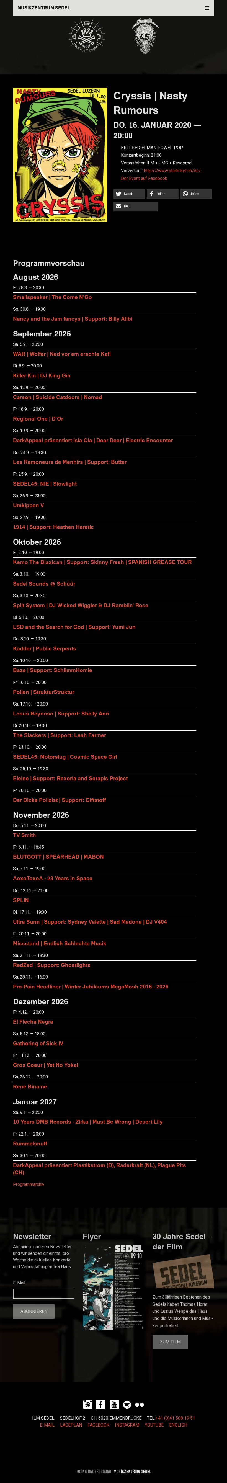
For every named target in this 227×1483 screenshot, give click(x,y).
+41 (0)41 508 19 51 (175, 1418)
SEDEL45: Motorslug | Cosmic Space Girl (65, 756)
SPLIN (21, 900)
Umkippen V (28, 505)
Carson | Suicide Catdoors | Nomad (57, 397)
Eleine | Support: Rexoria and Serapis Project (70, 778)
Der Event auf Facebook (144, 178)
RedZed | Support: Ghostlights (52, 965)
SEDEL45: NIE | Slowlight (45, 483)
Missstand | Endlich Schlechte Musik (59, 943)
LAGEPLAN (71, 1425)
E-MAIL (47, 1425)
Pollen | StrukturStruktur (43, 692)
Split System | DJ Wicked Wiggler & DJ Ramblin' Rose (80, 605)
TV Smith (24, 835)
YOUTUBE (154, 1425)
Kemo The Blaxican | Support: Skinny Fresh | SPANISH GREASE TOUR (102, 562)
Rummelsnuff (30, 1143)
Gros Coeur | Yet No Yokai (45, 1065)
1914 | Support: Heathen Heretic (53, 527)
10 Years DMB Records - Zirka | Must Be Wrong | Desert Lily (88, 1121)
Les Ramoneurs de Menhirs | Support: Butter (70, 462)
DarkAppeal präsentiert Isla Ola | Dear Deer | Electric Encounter (93, 440)
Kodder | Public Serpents (44, 648)
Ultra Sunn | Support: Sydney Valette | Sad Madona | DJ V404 (90, 921)
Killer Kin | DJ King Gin (42, 375)
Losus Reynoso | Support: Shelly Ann (61, 713)
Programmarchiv (28, 1184)
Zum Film (170, 1342)
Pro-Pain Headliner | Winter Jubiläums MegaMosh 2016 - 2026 (91, 986)
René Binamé (30, 1086)
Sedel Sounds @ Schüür (44, 583)
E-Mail (19, 1283)
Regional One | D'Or (38, 418)
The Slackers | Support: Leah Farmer (59, 735)
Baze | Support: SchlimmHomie (52, 670)
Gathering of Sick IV (38, 1043)
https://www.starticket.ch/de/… (173, 171)
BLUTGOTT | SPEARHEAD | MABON (58, 856)
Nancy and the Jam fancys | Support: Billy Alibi (72, 318)
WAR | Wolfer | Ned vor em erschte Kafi (62, 354)
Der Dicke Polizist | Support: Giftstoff (59, 800)
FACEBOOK (98, 1425)
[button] (129, 194)
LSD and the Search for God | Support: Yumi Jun (74, 627)
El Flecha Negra (33, 1021)
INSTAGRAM (127, 1425)
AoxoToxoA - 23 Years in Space (52, 878)
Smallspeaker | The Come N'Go (52, 297)
